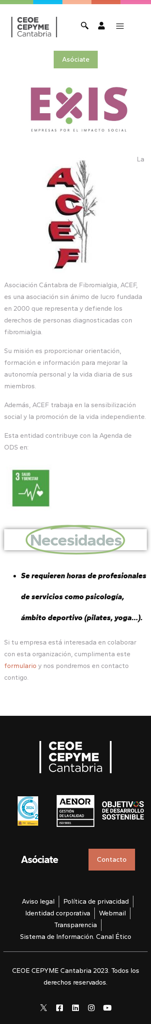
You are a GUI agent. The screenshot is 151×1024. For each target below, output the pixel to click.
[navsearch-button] (85, 27)
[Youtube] (107, 1007)
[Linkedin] (75, 1007)
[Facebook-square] (59, 1007)
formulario (20, 666)
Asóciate (39, 859)
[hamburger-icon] (119, 26)
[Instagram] (91, 1007)
